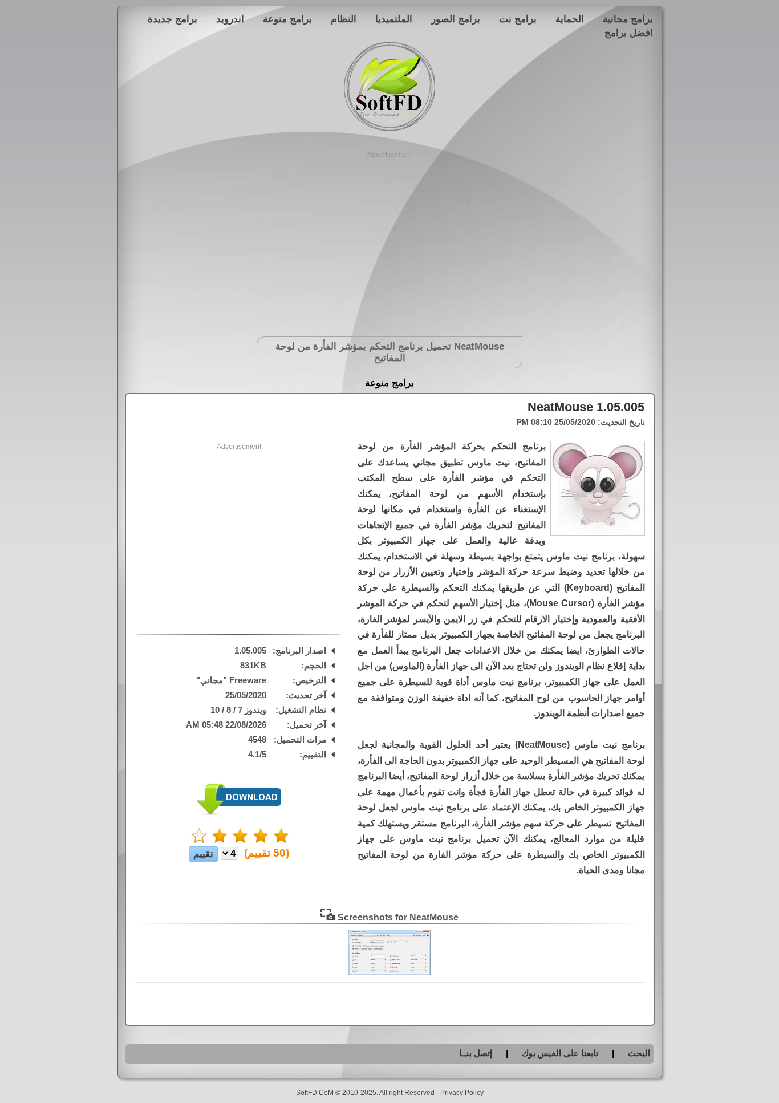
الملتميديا (393, 19)
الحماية (569, 19)
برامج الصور (455, 19)
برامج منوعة (287, 19)
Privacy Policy (462, 1093)
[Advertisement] (390, 239)
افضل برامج (628, 32)
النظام (343, 19)
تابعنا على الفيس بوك (560, 1053)
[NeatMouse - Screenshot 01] (389, 972)
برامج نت (518, 19)
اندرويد (230, 19)
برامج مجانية (628, 19)
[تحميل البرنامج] (239, 812)
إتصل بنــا (475, 1053)
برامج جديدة (172, 19)
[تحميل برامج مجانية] (389, 129)
